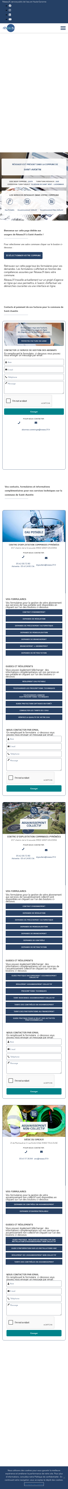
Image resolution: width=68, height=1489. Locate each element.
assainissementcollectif (34, 824)
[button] (23, 255)
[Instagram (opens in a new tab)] (10, 10)
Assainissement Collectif (27, 210)
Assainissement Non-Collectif (51, 210)
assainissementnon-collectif (34, 1127)
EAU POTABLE (34, 532)
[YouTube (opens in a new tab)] (10, 19)
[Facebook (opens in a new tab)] (10, 5)
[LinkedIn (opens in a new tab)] (10, 14)
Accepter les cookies (34, 1484)
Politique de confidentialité (46, 1476)
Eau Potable (9, 210)
